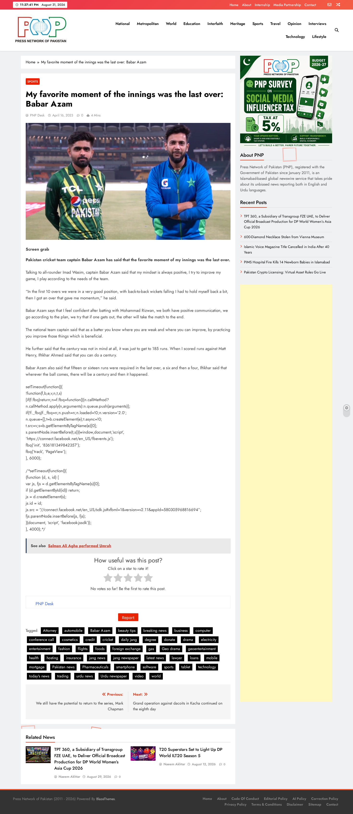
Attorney (49, 630)
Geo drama (171, 648)
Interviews (317, 23)
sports (168, 667)
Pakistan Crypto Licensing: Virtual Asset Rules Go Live (285, 272)
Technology (295, 36)
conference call (41, 639)
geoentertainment (202, 648)
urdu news (84, 676)
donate (169, 639)
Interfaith (215, 23)
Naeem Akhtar (69, 776)
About (246, 4)
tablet (185, 667)
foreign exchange (126, 648)
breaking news (154, 630)
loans (194, 658)
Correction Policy (324, 798)
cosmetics (70, 639)
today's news (39, 676)
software (149, 667)
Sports (257, 23)
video (139, 676)
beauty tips (126, 630)
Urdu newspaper (114, 676)
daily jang (129, 639)
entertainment (39, 648)
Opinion (294, 23)
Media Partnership (287, 4)
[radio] (107, 578)
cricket (108, 639)
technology (207, 667)
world (156, 676)
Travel (275, 23)
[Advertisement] (286, 493)
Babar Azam (100, 630)
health (34, 658)
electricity (208, 639)
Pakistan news (63, 667)
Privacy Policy (235, 804)
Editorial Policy (275, 798)
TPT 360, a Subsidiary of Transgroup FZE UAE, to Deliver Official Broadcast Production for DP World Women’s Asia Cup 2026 (89, 758)
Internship (262, 4)
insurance (73, 658)
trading (62, 676)
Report (128, 617)
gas (151, 648)
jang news (97, 658)
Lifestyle (319, 36)
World (171, 23)
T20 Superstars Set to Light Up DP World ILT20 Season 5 (190, 752)
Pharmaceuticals (95, 667)
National (123, 23)
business (181, 630)
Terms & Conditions (266, 804)
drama (188, 639)
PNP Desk (37, 115)
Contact (310, 4)
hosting (52, 658)
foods (99, 648)
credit (90, 639)
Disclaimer (295, 804)
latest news (155, 658)
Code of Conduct (245, 798)
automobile (73, 630)
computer (203, 630)
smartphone (125, 667)
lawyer (177, 658)
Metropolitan (148, 23)
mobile (211, 658)
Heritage (237, 23)
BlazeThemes (105, 798)
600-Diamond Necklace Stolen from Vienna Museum (284, 237)
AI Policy (299, 798)
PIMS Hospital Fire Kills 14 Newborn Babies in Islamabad (287, 262)
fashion (64, 648)
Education (191, 23)
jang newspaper (126, 658)
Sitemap (314, 804)
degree (150, 639)
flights (82, 648)
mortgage (36, 667)
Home (234, 4)
